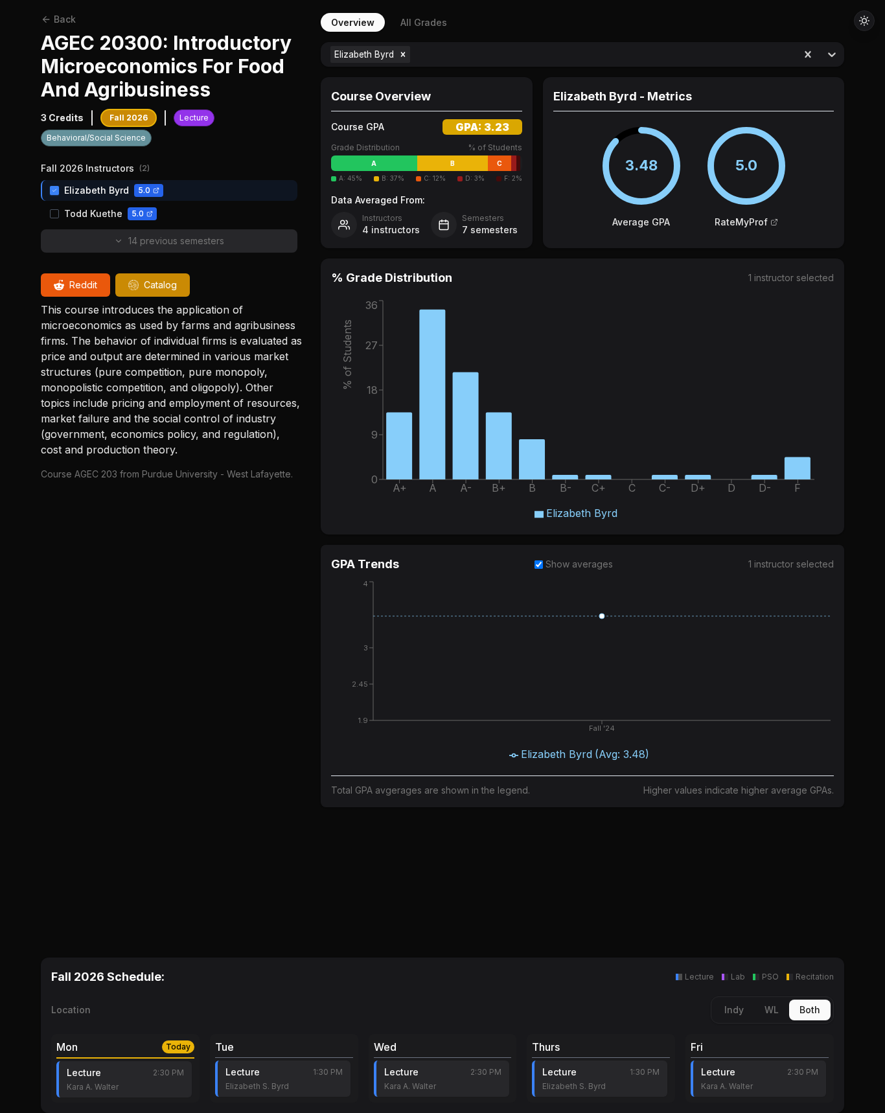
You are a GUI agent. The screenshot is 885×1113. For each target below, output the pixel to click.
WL (771, 1009)
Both (809, 1009)
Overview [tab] (352, 22)
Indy (734, 1009)
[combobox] (414, 54)
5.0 (144, 190)
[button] (403, 54)
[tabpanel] (582, 484)
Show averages (579, 563)
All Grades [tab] (423, 22)
